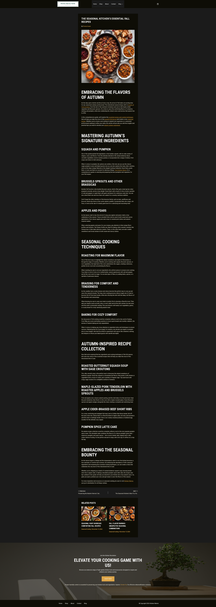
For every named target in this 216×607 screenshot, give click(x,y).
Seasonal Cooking (86, 529)
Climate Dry (123, 585)
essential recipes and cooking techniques (121, 117)
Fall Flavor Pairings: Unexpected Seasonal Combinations (117, 525)
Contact (113, 4)
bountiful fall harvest (111, 119)
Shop (100, 4)
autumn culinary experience (112, 125)
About (107, 4)
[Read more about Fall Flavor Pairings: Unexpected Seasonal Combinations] (122, 513)
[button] (122, 4)
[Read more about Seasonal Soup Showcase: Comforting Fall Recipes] (94, 513)
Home (95, 4)
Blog (119, 4)
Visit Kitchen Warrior (121, 170)
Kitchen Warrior (128, 481)
